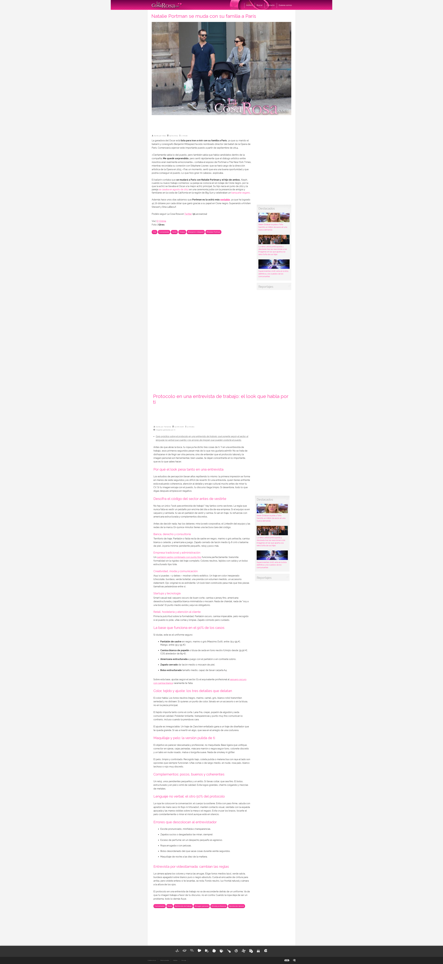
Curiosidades (164, 232)
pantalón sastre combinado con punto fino (179, 557)
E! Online (161, 221)
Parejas (182, 232)
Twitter (188, 214)
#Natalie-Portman (213, 232)
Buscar (259, 5)
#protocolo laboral (236, 906)
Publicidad (175, 960)
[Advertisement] (221, 124)
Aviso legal (183, 960)
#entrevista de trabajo (183, 906)
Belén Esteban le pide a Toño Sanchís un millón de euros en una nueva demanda (272, 227)
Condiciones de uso (152, 960)
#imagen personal (202, 906)
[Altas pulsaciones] (177, 951)
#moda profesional (218, 906)
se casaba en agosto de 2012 (174, 189)
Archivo (249, 5)
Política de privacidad (164, 960)
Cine (154, 232)
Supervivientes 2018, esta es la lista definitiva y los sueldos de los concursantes (273, 274)
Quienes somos (285, 5)
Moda (170, 906)
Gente (174, 232)
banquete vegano (240, 192)
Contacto (270, 5)
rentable (225, 199)
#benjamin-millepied (196, 232)
